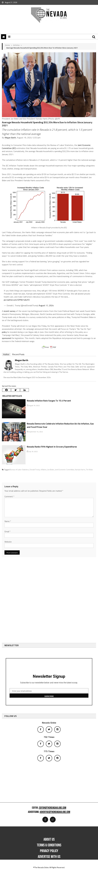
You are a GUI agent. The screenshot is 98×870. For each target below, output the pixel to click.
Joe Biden (50, 469)
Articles (16, 45)
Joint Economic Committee (64, 469)
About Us (49, 839)
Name (7, 521)
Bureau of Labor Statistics (19, 469)
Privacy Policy (49, 851)
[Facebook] (6, 390)
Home (7, 45)
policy (4, 332)
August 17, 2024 (46, 305)
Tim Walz (89, 469)
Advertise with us (49, 856)
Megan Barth (10, 137)
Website (8, 541)
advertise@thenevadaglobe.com (55, 812)
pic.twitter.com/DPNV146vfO (17, 299)
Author (6, 354)
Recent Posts (18, 354)
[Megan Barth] (8, 364)
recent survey (9, 311)
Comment (9, 496)
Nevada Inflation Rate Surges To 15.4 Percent (49, 400)
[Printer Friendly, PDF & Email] (49, 347)
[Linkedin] (24, 390)
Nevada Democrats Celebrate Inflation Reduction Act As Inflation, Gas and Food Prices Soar (60, 425)
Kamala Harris (80, 469)
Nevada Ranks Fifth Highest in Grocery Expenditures (52, 446)
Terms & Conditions (49, 845)
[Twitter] (15, 390)
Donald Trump (35, 469)
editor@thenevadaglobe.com (52, 808)
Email (7, 531)
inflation (43, 469)
